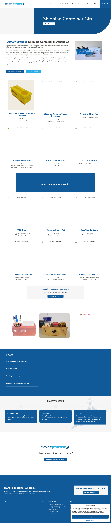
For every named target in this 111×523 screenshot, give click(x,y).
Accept (90, 517)
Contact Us (105, 4)
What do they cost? (11, 368)
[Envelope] (103, 503)
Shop (96, 4)
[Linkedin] (100, 503)
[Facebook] (92, 503)
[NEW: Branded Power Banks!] (55, 179)
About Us (52, 4)
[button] (108, 505)
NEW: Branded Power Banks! (55, 184)
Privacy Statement (90, 520)
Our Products (63, 4)
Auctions (88, 4)
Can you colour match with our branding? (18, 383)
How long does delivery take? (14, 376)
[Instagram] (96, 503)
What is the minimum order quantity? (16, 361)
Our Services (76, 4)
